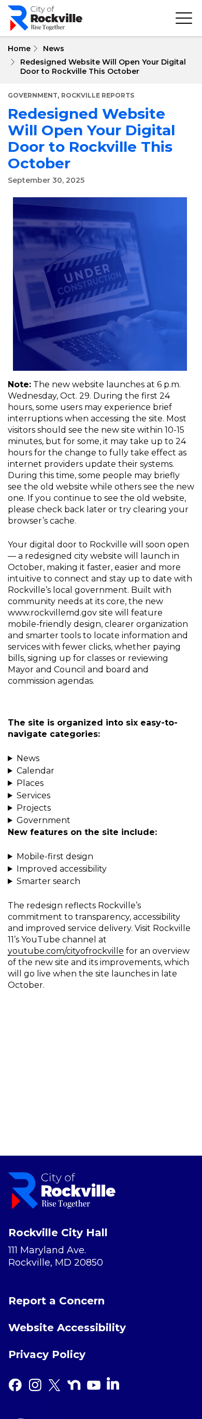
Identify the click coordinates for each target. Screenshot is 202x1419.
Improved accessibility (62, 869)
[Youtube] (93, 1385)
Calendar (35, 771)
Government (32, 95)
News (53, 48)
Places (30, 783)
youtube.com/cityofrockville (66, 951)
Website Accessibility (67, 1327)
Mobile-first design (55, 856)
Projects (34, 808)
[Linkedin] (113, 1383)
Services (33, 795)
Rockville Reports (97, 95)
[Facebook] (15, 1385)
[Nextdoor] (74, 1385)
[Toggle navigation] (184, 18)
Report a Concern (56, 1301)
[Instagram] (34, 1385)
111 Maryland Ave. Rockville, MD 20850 (55, 1256)
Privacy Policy (46, 1354)
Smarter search (48, 881)
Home (19, 48)
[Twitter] (54, 1385)
